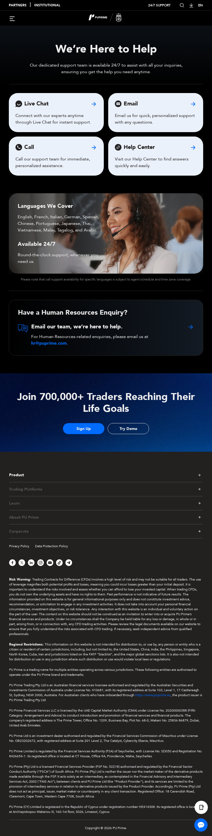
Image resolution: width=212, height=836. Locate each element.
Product (16, 475)
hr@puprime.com (49, 343)
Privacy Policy (19, 546)
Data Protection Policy (51, 546)
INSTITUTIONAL (47, 5)
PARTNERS (17, 5)
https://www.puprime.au (153, 695)
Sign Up (83, 428)
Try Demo (128, 428)
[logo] (109, 18)
